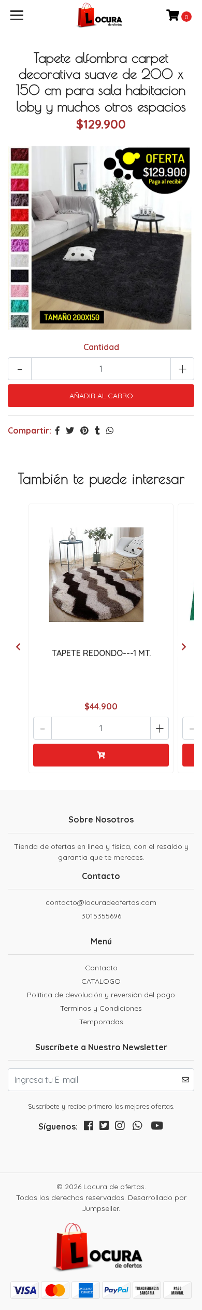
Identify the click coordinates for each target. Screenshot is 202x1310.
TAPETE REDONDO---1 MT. (101, 653)
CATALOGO (101, 981)
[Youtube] (157, 1127)
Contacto (101, 967)
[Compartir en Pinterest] (84, 430)
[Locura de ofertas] (101, 15)
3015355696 (101, 916)
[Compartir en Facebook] (57, 430)
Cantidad (101, 347)
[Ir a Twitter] (104, 1127)
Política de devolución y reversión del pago (101, 994)
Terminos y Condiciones (101, 1008)
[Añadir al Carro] (101, 755)
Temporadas (101, 1021)
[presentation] (18, 646)
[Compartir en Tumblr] (97, 430)
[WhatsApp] (137, 1127)
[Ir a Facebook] (88, 1127)
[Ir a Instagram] (119, 1127)
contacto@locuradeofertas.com (101, 902)
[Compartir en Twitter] (70, 430)
